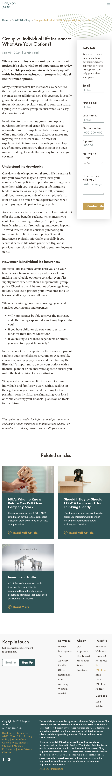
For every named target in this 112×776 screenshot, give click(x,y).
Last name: (90, 115)
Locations (82, 670)
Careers (101, 695)
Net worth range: (89, 155)
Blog (101, 670)
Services (64, 640)
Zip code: (89, 141)
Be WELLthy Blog (21, 20)
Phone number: (93, 128)
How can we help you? (91, 177)
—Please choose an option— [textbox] (93, 163)
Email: (87, 85)
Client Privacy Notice (14, 742)
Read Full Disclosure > (52, 768)
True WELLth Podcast (100, 684)
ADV (5, 736)
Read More (21, 607)
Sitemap (6, 746)
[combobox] (93, 162)
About (81, 640)
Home (5, 20)
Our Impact (83, 656)
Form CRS (16, 736)
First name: (90, 102)
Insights (101, 640)
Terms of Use (19, 739)
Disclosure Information (15, 733)
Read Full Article (25, 532)
